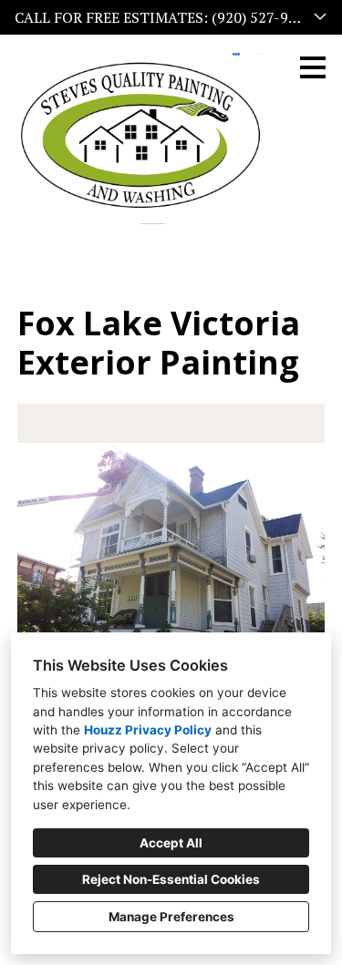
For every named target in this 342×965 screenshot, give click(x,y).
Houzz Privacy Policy (148, 730)
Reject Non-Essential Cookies (171, 879)
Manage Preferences (171, 916)
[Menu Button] (313, 67)
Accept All (171, 843)
